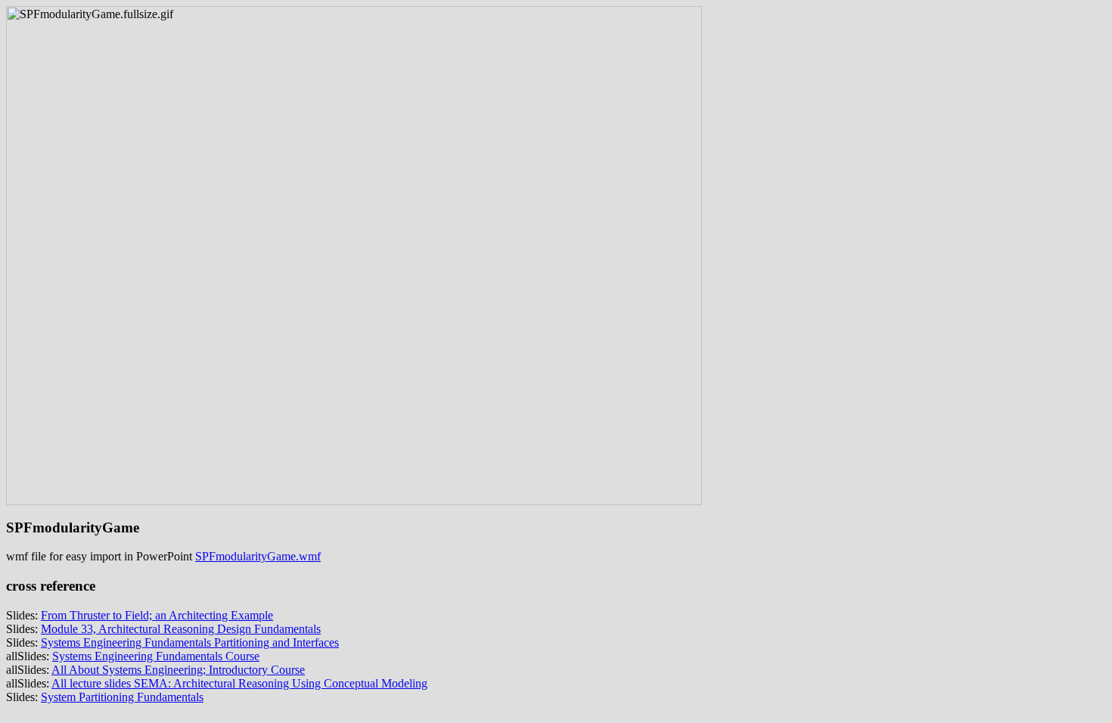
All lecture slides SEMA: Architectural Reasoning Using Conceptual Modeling (239, 683)
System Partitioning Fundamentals (122, 696)
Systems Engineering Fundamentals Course (155, 656)
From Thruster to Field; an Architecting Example (157, 615)
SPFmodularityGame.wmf (258, 556)
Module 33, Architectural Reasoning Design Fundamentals (181, 628)
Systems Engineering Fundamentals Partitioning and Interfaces (190, 642)
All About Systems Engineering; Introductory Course (178, 669)
